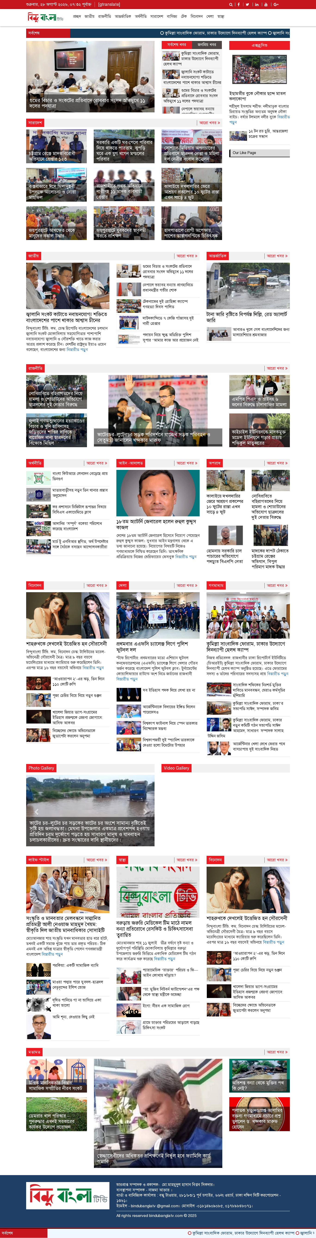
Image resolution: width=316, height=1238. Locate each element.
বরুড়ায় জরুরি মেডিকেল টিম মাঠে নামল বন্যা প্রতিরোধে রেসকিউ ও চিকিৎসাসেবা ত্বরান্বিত (154, 929)
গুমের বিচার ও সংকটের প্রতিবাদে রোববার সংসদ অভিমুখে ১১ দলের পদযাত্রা (190, 96)
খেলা (210, 16)
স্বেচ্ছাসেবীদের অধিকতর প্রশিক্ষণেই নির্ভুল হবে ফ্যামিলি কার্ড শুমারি (154, 1158)
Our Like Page (244, 153)
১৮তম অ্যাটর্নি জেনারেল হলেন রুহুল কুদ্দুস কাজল (156, 524)
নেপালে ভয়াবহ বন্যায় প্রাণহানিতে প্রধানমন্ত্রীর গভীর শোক (84, 106)
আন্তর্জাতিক (123, 16)
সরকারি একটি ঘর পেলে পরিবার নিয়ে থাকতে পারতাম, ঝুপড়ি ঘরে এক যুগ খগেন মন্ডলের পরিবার (124, 151)
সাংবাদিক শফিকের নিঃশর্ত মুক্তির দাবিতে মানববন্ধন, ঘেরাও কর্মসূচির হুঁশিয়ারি (259, 690)
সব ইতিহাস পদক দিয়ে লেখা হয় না (169, 690)
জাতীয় (90, 16)
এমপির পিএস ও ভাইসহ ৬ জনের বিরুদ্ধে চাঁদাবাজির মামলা (259, 402)
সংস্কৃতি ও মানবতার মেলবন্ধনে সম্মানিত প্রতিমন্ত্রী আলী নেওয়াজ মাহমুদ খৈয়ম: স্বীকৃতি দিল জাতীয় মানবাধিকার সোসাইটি (65, 924)
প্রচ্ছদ (77, 16)
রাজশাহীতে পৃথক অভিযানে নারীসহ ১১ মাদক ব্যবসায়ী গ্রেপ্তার (119, 191)
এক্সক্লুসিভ (259, 45)
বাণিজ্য (172, 16)
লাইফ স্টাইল (38, 859)
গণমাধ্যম (216, 585)
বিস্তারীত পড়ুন (77, 349)
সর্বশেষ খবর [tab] (176, 44)
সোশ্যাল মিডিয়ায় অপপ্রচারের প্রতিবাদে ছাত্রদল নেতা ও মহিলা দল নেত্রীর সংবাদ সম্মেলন (191, 153)
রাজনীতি (104, 16)
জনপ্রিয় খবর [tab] (207, 44)
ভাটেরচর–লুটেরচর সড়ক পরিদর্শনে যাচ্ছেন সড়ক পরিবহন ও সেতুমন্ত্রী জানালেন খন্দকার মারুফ (153, 437)
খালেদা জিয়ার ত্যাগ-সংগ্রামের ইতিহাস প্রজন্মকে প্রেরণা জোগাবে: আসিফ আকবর (78, 717)
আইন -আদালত (131, 463)
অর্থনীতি (141, 16)
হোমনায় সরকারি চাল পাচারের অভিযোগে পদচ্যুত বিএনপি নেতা (225, 556)
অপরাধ (214, 463)
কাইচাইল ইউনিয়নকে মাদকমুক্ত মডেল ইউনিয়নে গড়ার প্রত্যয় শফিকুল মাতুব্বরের (259, 437)
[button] (35, 76)
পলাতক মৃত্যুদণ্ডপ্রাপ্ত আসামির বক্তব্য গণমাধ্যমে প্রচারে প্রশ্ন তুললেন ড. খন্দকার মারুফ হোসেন (257, 1119)
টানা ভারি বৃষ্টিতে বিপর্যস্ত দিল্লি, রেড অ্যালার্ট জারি (247, 317)
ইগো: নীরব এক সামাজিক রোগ (166, 1006)
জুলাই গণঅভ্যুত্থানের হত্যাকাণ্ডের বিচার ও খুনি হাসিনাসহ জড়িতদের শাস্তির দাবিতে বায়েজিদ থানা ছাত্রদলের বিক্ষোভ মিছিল (57, 432)
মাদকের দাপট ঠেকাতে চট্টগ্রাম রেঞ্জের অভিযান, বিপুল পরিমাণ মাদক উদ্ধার (270, 559)
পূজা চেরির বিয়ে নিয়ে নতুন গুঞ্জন (77, 695)
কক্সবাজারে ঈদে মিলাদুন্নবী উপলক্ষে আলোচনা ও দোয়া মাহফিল (52, 192)
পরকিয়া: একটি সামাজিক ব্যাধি (76, 965)
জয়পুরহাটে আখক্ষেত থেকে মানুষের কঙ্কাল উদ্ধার (52, 233)
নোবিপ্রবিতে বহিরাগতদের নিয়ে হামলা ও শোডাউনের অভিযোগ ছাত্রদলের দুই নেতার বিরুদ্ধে (55, 399)
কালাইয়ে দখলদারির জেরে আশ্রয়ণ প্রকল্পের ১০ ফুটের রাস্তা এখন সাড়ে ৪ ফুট (191, 192)
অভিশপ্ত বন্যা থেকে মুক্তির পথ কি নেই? (258, 1085)
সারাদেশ (156, 16)
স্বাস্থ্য (220, 16)
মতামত (34, 1052)
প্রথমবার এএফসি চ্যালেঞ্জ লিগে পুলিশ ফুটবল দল (152, 647)
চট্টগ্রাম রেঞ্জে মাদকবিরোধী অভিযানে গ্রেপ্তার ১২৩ (52, 156)
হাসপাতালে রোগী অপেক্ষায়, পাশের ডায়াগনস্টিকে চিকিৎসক (191, 233)
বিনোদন (197, 16)
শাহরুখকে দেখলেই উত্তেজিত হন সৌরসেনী (66, 644)
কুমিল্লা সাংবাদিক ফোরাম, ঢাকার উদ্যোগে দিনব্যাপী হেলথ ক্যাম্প (172, 33)
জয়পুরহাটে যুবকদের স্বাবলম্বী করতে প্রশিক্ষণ (121, 233)
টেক (184, 16)
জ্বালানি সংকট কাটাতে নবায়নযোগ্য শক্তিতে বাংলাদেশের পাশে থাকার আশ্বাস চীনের (192, 77)
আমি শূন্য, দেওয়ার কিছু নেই (74, 1017)
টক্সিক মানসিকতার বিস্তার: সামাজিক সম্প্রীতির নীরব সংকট (55, 1085)
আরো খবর (208, 122)
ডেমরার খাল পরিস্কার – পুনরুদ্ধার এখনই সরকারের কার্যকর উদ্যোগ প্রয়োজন (51, 1121)
